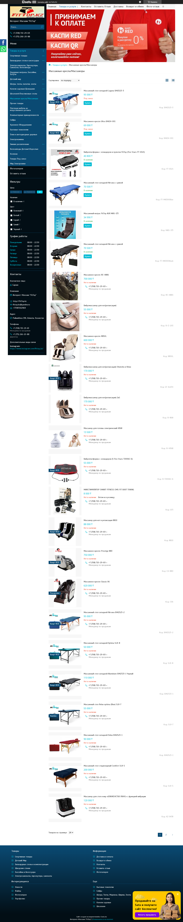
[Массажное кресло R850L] (65, 347)
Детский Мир (20, 860)
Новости (18, 887)
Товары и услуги (67, 7)
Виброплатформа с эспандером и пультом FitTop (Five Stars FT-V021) (114, 152)
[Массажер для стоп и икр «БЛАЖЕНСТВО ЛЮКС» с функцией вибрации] (65, 808)
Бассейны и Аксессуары (25, 872)
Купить (88, 103)
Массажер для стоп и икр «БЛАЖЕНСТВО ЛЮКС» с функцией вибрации (115, 796)
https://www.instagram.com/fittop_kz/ (26, 348)
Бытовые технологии (19, 129)
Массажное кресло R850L (95, 336)
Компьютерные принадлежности (24, 115)
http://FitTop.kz (20, 301)
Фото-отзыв (153, 7)
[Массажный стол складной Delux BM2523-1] (65, 746)
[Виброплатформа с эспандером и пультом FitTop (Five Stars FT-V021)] (65, 163)
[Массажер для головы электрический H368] (65, 439)
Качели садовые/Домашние (22, 89)
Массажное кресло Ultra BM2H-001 (99, 121)
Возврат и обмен (135, 7)
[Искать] (41, 27)
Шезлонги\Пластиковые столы (23, 93)
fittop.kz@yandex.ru (21, 304)
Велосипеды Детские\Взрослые (24, 149)
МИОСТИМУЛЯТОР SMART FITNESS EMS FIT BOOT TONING (109, 489)
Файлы (18, 891)
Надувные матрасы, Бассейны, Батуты (23, 73)
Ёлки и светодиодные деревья (23, 134)
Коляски (13, 154)
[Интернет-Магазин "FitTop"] (27, 12)
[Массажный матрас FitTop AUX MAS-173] (65, 225)
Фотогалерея (16, 168)
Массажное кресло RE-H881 (96, 275)
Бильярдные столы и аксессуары (24, 60)
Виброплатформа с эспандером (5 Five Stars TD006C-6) (108, 459)
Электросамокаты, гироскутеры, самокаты (33, 876)
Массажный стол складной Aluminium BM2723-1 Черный (108, 674)
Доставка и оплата (105, 856)
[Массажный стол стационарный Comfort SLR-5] (65, 777)
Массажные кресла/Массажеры (24, 98)
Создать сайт (43, 2)
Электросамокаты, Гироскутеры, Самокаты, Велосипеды (24, 66)
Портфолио (20, 898)
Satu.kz (104, 917)
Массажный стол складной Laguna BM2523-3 (104, 90)
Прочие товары (103, 898)
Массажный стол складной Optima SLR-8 (102, 643)
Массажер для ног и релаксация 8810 (100, 520)
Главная (52, 7)
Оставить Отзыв (102, 7)
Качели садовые (104, 902)
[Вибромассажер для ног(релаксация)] (65, 317)
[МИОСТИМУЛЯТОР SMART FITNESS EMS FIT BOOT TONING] (65, 501)
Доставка (118, 7)
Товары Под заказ (18, 159)
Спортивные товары (18, 56)
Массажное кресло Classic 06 (97, 581)
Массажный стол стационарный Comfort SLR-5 (104, 766)
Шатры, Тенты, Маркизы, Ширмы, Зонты (114, 895)
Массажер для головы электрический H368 (103, 428)
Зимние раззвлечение (19, 144)
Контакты (86, 7)
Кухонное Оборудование (21, 125)
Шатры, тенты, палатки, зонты (23, 84)
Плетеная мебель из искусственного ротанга (20, 109)
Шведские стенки (22, 868)
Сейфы (13, 120)
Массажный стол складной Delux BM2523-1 (103, 735)
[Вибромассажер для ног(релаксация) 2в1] (65, 409)
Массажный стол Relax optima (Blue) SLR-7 (102, 704)
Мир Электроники (17, 163)
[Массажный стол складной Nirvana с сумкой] (65, 194)
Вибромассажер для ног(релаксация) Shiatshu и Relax (107, 367)
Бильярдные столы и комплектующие (31, 864)
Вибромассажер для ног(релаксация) (100, 305)
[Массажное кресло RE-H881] (65, 286)
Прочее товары (16, 103)
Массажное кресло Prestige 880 (98, 551)
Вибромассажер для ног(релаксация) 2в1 (102, 397)
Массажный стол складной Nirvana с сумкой (103, 183)
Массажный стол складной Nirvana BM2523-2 (104, 612)
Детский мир (15, 79)
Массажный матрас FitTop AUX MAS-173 (101, 213)
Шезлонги (101, 906)
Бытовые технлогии (105, 887)
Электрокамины (17, 139)
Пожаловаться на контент (103, 919)
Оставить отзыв (18, 173)
